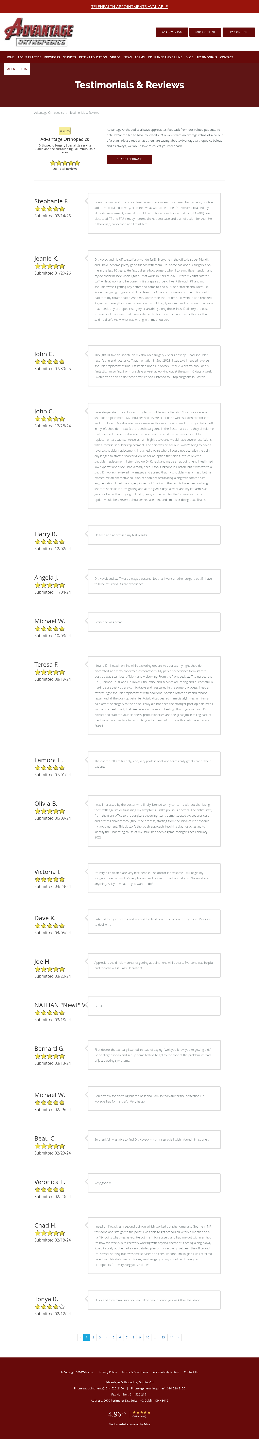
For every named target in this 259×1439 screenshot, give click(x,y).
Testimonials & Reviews (84, 113)
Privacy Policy (108, 1372)
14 (171, 1337)
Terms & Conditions (135, 1372)
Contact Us (191, 1372)
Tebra (147, 1424)
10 (147, 1337)
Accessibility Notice (166, 1372)
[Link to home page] (32, 32)
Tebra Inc (87, 1372)
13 (163, 1337)
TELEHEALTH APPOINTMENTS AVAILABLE (129, 6)
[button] (205, 32)
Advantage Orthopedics (49, 113)
